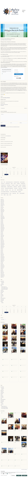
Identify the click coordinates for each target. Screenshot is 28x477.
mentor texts (2, 188)
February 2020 (2, 225)
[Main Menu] (26, 11)
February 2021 (2, 216)
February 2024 (2, 201)
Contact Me (2, 290)
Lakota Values (24, 186)
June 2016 (2, 262)
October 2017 (2, 245)
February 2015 (2, 272)
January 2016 (2, 264)
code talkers (18, 183)
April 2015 (2, 270)
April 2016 (2, 263)
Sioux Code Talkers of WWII (13, 191)
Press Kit (2, 283)
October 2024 (2, 200)
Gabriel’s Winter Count (4, 406)
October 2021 (2, 211)
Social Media (2, 300)
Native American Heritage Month (9, 188)
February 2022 (2, 209)
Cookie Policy (2, 291)
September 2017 (2, 246)
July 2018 (2, 237)
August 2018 (2, 236)
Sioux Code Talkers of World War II (5, 191)
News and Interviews (3, 399)
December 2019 (2, 227)
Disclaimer (2, 292)
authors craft (2, 183)
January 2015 (2, 273)
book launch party (8, 183)
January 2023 (2, 207)
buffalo (12, 183)
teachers (10, 193)
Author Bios (2, 282)
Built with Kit (18, 78)
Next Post (25, 108)
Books (1, 285)
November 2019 (2, 228)
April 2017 (2, 252)
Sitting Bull (19, 191)
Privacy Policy (2, 299)
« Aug (1, 177)
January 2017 (2, 255)
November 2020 (2, 217)
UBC (17, 193)
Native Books (15, 188)
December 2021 (2, 210)
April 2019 (2, 234)
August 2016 (2, 261)
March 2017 (2, 253)
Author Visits (2, 284)
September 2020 (2, 218)
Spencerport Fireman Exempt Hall (4, 193)
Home (1, 398)
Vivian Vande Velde (22, 193)
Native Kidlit (24, 188)
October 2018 (2, 235)
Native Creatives (20, 188)
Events (1, 293)
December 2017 (2, 243)
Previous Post (3, 108)
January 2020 (2, 226)
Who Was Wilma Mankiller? (4, 407)
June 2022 (2, 208)
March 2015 (2, 271)
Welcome (2, 301)
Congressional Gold (23, 183)
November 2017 (2, 244)
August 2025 (2, 199)
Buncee (15, 183)
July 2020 (2, 219)
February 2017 (2, 254)
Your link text (2, 105)
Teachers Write (14, 193)
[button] (6, 73)
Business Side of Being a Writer (4, 104)
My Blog (2, 302)
